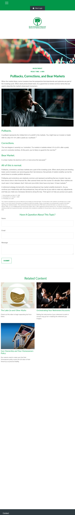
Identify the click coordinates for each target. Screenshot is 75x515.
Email (3, 230)
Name (3, 218)
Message (4, 242)
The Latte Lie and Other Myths (13, 310)
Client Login (38, 8)
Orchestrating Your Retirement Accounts (53, 310)
